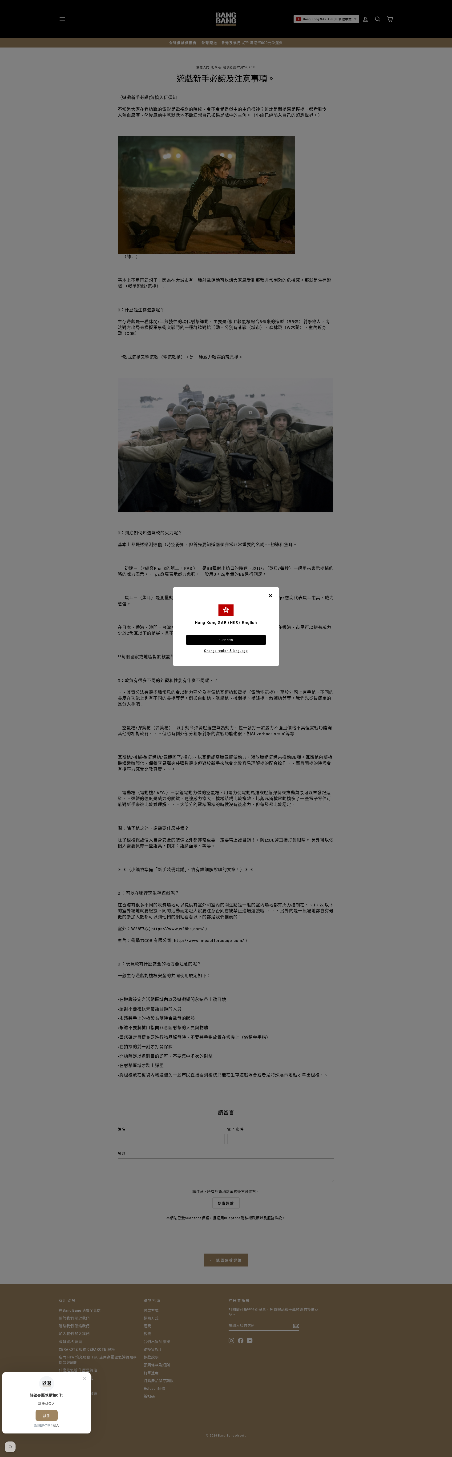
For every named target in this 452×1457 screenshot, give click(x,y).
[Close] (270, 595)
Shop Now (226, 640)
